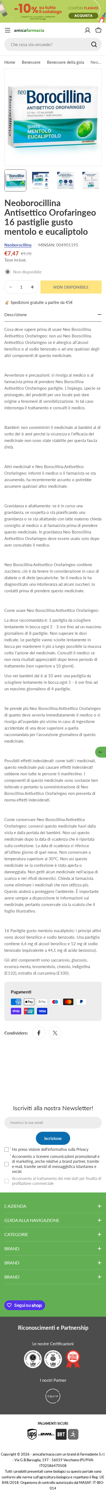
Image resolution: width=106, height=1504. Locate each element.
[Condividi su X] (55, 1032)
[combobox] (53, 44)
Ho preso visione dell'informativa (50, 1149)
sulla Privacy (78, 1149)
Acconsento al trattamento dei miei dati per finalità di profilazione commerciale (56, 1181)
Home (9, 62)
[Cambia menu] (7, 30)
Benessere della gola (65, 62)
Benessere (31, 62)
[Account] (87, 30)
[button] (100, 752)
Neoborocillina (18, 244)
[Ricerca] (94, 44)
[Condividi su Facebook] (38, 1032)
